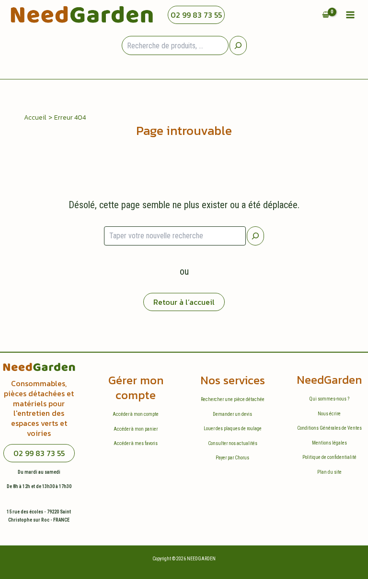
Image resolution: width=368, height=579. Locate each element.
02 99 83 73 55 (196, 15)
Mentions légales (329, 442)
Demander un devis (232, 414)
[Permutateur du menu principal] (350, 15)
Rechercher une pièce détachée (232, 399)
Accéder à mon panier (136, 429)
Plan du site (329, 472)
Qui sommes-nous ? (329, 398)
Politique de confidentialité (329, 457)
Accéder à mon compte (136, 414)
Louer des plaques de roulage (233, 428)
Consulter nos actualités (232, 443)
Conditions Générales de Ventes (329, 428)
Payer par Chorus (232, 457)
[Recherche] (238, 45)
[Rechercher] (255, 235)
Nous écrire (329, 413)
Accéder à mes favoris (136, 443)
